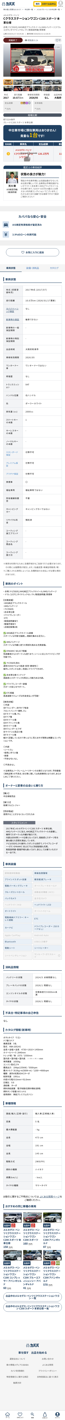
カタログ (54, 268)
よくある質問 (47, 1365)
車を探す (23, 1352)
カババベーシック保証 (12, 310)
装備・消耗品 (32, 268)
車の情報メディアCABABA (17, 1365)
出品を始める (39, 1352)
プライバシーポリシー (47, 1371)
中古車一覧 (29, 9)
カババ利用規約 (17, 1371)
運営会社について (17, 1359)
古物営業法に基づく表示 (47, 1377)
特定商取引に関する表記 (17, 1377)
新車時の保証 (12, 319)
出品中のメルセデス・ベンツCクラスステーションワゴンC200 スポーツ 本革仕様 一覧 (32, 1307)
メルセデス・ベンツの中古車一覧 (48, 9)
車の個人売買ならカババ (12, 9)
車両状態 (11, 268)
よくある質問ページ (50, 1196)
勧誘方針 (17, 1383)
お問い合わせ (48, 1359)
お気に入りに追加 (35, 252)
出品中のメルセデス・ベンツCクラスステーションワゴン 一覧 (32, 1297)
